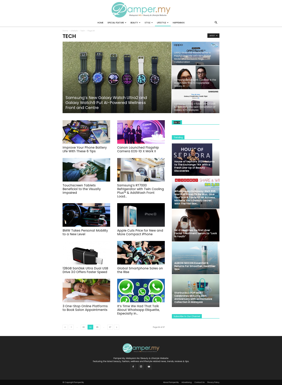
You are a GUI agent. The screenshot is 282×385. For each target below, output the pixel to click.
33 (84, 327)
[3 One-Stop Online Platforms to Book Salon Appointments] (86, 290)
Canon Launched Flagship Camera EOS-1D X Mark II (138, 149)
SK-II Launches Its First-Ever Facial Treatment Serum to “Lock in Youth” (195, 233)
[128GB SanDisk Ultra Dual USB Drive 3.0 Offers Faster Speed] (86, 253)
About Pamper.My (171, 382)
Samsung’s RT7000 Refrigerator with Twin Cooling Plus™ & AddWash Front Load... (140, 190)
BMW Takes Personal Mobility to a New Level (85, 232)
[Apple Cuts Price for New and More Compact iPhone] (141, 215)
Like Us (177, 122)
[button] (215, 22)
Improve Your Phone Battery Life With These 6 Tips (85, 149)
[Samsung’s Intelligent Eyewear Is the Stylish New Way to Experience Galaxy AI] (195, 77)
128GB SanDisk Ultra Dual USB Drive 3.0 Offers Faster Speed (85, 270)
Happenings (179, 22)
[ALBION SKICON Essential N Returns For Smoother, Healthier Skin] (195, 258)
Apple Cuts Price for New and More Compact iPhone (140, 232)
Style (147, 22)
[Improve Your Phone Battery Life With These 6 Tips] (86, 132)
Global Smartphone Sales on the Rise (140, 270)
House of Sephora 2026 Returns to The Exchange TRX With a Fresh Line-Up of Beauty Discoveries (194, 166)
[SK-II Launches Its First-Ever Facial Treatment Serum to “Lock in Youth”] (195, 225)
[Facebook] (133, 367)
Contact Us (199, 382)
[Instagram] (141, 367)
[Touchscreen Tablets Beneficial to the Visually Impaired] (86, 170)
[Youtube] (149, 367)
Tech (82, 30)
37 (110, 327)
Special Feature (116, 22)
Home (100, 22)
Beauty (134, 22)
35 (97, 327)
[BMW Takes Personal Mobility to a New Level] (86, 215)
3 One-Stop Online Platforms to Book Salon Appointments (85, 308)
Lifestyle (161, 22)
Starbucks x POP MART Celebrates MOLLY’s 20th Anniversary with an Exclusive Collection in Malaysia (193, 297)
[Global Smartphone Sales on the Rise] (141, 253)
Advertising (187, 382)
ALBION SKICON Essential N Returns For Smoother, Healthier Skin (194, 266)
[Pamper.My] (141, 10)
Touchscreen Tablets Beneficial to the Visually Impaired (82, 189)
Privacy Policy (213, 382)
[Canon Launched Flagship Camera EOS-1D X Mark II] (141, 132)
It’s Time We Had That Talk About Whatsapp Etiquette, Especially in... (138, 310)
